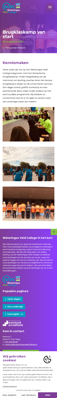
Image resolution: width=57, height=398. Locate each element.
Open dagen (14, 299)
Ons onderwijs (15, 306)
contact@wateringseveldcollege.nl (21, 344)
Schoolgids (13, 314)
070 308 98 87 (11, 342)
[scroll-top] (54, 232)
